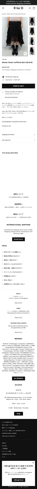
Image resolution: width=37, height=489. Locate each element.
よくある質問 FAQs (7, 422)
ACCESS (4, 446)
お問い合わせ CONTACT (8, 436)
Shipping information (8, 134)
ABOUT (4, 443)
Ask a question (6, 140)
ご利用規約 (5, 448)
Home (4, 14)
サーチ (3, 457)
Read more (18, 239)
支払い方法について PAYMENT (10, 425)
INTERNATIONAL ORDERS (9, 433)
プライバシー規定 (6, 451)
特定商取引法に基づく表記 (9, 454)
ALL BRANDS (18, 378)
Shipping (13, 70)
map (18, 414)
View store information (11, 97)
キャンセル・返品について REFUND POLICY (13, 430)
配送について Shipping (8, 428)
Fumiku (4, 59)
